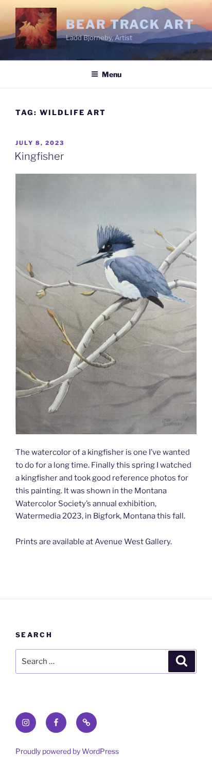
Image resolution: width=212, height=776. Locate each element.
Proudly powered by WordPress (67, 751)
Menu (111, 74)
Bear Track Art (130, 24)
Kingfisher (39, 156)
